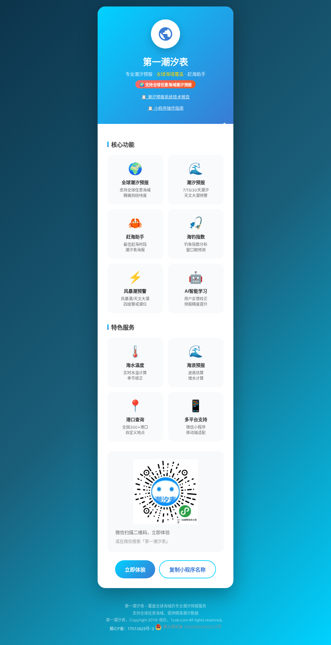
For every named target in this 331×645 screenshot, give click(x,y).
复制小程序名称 (187, 570)
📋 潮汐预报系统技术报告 (165, 96)
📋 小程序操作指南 (166, 108)
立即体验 (135, 570)
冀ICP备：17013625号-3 (132, 628)
